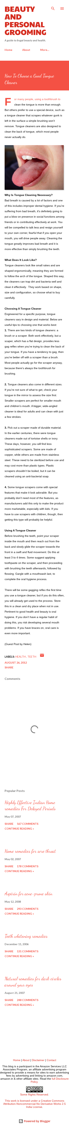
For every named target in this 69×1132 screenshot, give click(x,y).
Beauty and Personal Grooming (25, 20)
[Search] (53, 7)
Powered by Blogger (36, 1121)
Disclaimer (38, 1060)
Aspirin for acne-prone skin (28, 893)
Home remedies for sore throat (30, 851)
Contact (51, 1060)
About (26, 49)
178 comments (27, 866)
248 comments (27, 1000)
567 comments (27, 823)
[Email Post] (42, 656)
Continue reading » (19, 828)
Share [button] (9, 667)
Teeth (31, 656)
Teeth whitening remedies (26, 936)
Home (8, 49)
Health (20, 656)
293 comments (27, 908)
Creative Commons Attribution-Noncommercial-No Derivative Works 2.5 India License (34, 1103)
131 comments (27, 951)
